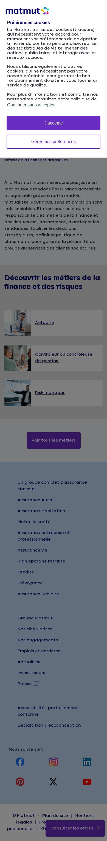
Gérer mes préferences (53, 141)
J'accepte (53, 123)
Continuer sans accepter (31, 105)
